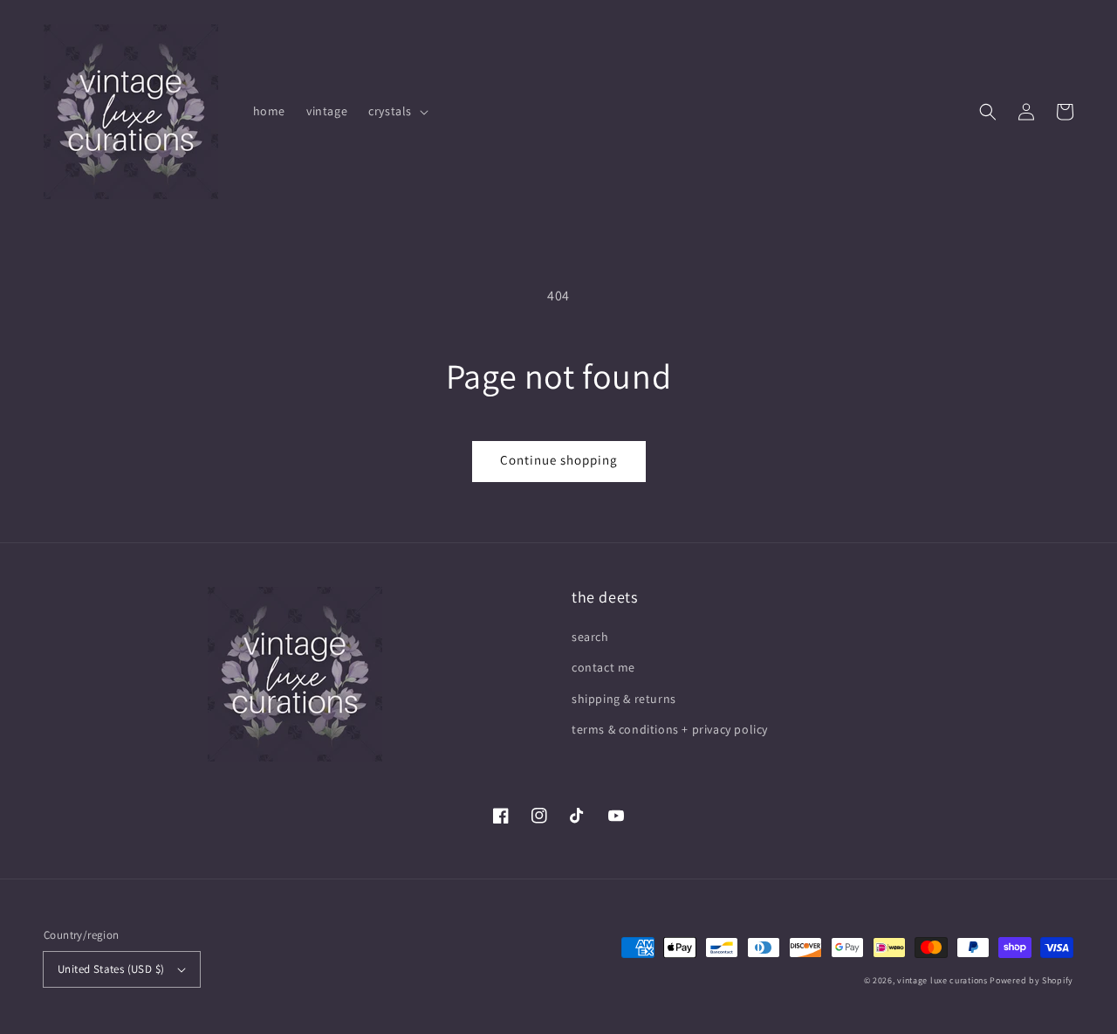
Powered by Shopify (1031, 980)
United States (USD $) (111, 969)
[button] (988, 112)
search (590, 637)
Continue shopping (559, 460)
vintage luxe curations (942, 980)
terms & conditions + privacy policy (670, 729)
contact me (603, 667)
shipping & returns (624, 699)
